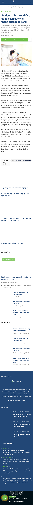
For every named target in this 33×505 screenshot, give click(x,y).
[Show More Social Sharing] (30, 39)
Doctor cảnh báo (8, 259)
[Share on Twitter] (14, 39)
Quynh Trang (7, 476)
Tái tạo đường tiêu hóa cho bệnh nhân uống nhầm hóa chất (21, 312)
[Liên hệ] (5, 498)
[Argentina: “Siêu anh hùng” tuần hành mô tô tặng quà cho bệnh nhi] (16, 207)
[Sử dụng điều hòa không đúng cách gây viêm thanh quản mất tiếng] (16, 66)
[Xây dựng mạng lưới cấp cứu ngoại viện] (16, 177)
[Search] (30, 2)
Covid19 (24, 498)
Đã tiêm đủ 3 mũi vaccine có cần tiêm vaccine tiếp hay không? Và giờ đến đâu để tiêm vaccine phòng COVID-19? (17, 452)
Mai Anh (5, 466)
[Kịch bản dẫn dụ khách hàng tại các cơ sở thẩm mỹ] (16, 265)
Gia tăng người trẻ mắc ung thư (12, 243)
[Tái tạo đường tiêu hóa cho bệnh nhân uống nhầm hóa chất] (6, 313)
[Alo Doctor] (16, 2)
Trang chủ (3, 7)
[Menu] (3, 2)
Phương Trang (7, 457)
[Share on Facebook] (5, 39)
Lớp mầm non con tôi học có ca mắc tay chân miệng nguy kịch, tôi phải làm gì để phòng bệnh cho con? (16, 461)
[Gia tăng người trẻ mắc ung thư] (16, 232)
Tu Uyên (5, 448)
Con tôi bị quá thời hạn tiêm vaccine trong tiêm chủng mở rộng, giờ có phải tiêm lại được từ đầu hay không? (17, 470)
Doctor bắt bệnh (6, 11)
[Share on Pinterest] (23, 39)
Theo (21, 160)
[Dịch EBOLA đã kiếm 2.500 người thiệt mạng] (6, 294)
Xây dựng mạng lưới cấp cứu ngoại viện (15, 188)
